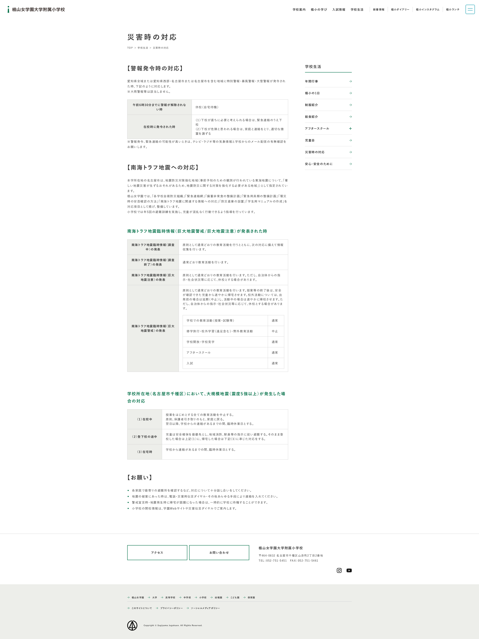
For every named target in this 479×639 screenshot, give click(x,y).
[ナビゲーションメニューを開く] (470, 9)
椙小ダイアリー (400, 9)
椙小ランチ (453, 9)
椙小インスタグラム (428, 9)
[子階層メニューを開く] (348, 128)
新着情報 (379, 9)
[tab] (299, 9)
